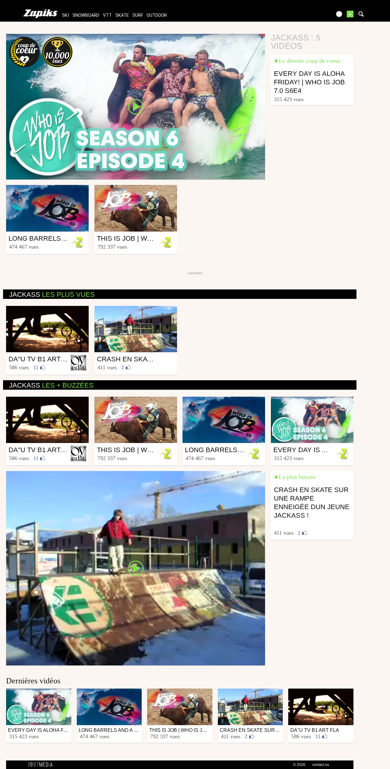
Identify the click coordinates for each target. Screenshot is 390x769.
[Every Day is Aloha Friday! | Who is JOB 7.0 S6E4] (135, 106)
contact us (320, 765)
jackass (52, 294)
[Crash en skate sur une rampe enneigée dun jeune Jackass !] (135, 567)
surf (138, 15)
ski (65, 15)
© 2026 (299, 765)
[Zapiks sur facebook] (314, 16)
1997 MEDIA (42, 764)
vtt (107, 15)
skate (122, 15)
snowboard (86, 15)
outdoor (157, 15)
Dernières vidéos (33, 680)
